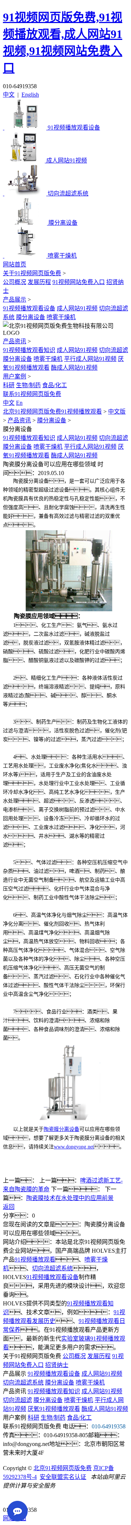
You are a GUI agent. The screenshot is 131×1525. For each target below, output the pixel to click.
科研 (9, 385)
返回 (9, 1207)
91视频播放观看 (35, 1259)
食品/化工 (54, 385)
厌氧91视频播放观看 (54, 1409)
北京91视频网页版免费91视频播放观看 (52, 411)
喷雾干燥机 (61, 317)
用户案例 (14, 376)
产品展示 (14, 299)
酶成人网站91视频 (74, 368)
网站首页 (14, 264)
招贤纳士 (56, 1365)
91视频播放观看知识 (29, 350)
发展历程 (39, 282)
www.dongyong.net (74, 1147)
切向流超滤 (113, 350)
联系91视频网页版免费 (32, 394)
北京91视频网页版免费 (62, 1468)
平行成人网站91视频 (90, 359)
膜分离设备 (30, 317)
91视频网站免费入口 (78, 282)
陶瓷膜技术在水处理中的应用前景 (70, 1198)
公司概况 (14, 282)
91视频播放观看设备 (29, 308)
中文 (9, 94)
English (30, 94)
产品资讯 (14, 341)
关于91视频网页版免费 (32, 273)
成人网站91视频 (77, 308)
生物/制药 (28, 385)
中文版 (117, 411)
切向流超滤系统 (52, 1268)
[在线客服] (11, 1498)
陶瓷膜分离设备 (61, 1129)
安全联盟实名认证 (63, 1477)
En (19, 403)
